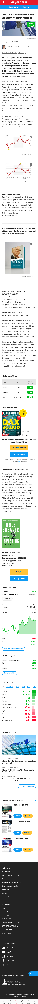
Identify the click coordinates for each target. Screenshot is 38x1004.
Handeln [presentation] (33, 974)
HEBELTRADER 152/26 (21, 821)
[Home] (22, 1001)
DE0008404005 (14, 594)
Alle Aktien (6, 905)
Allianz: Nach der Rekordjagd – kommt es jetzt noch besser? (19, 762)
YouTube (10, 952)
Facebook (10, 960)
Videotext (5, 890)
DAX (17, 42)
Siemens (4, 701)
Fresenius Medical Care (9, 707)
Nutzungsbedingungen (10, 875)
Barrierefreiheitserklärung (11, 882)
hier (27, 315)
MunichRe (11, 42)
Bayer (3, 710)
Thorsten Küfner (25, 47)
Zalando (4, 691)
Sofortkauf (23, 447)
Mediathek (5, 908)
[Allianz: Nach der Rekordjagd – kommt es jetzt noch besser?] (19, 745)
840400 (4, 594)
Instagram (10, 956)
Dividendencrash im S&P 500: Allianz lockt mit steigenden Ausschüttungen (19, 780)
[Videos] (3, 1001)
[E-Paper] (15, 1001)
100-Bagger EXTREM (20, 838)
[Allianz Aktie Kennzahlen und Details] (19, 625)
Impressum (6, 872)
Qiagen (4, 717)
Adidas (4, 694)
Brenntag (4, 714)
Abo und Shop (7, 930)
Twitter (9, 965)
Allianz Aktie (5, 592)
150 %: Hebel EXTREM (21, 805)
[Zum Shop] (9, 1001)
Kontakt (10, 948)
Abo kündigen (7, 897)
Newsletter (6, 912)
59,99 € (18, 849)
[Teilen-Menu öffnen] (28, 1001)
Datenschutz (6, 879)
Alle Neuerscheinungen (31, 801)
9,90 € (17, 832)
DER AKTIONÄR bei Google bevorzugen (14, 53)
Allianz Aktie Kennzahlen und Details (13, 649)
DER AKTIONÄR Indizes (10, 926)
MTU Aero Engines (7, 720)
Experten (5, 915)
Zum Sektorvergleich (9, 673)
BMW (3, 698)
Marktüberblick (7, 919)
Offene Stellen (7, 893)
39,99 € (18, 816)
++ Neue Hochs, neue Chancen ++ (19, 7)
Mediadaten (6, 868)
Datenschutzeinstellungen (11, 886)
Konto (19, 461)
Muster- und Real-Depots (11, 922)
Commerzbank (6, 704)
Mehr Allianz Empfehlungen (27, 786)
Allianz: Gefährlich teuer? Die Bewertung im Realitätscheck (18, 771)
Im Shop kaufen (19, 454)
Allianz (4, 42)
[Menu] (35, 2)
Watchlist (7, 599)
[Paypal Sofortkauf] (19, 572)
